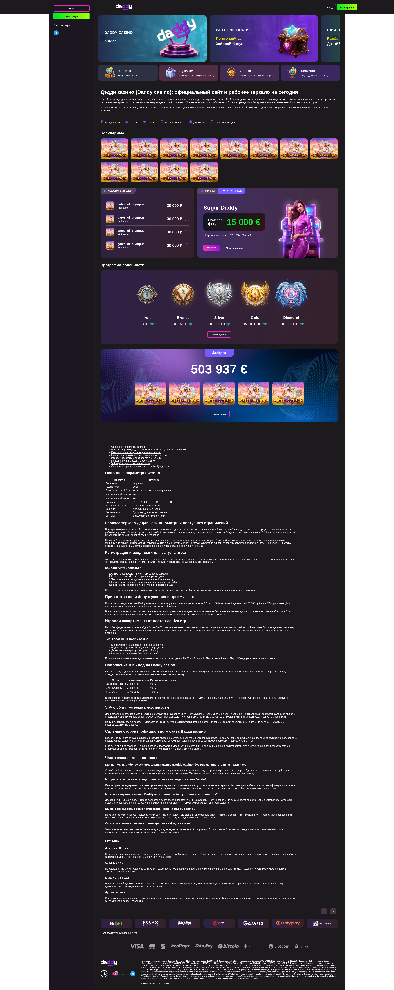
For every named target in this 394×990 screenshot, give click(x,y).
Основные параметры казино (128, 446)
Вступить (212, 247)
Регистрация (71, 16)
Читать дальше (234, 248)
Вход (71, 8)
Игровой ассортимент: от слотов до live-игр (136, 458)
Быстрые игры (62, 25)
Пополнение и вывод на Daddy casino (133, 460)
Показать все (219, 414)
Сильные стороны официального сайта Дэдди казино (141, 466)
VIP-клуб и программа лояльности (130, 463)
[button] (103, 38)
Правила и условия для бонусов (119, 933)
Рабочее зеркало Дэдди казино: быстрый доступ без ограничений (148, 449)
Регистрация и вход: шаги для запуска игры (136, 452)
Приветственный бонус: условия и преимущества (139, 455)
